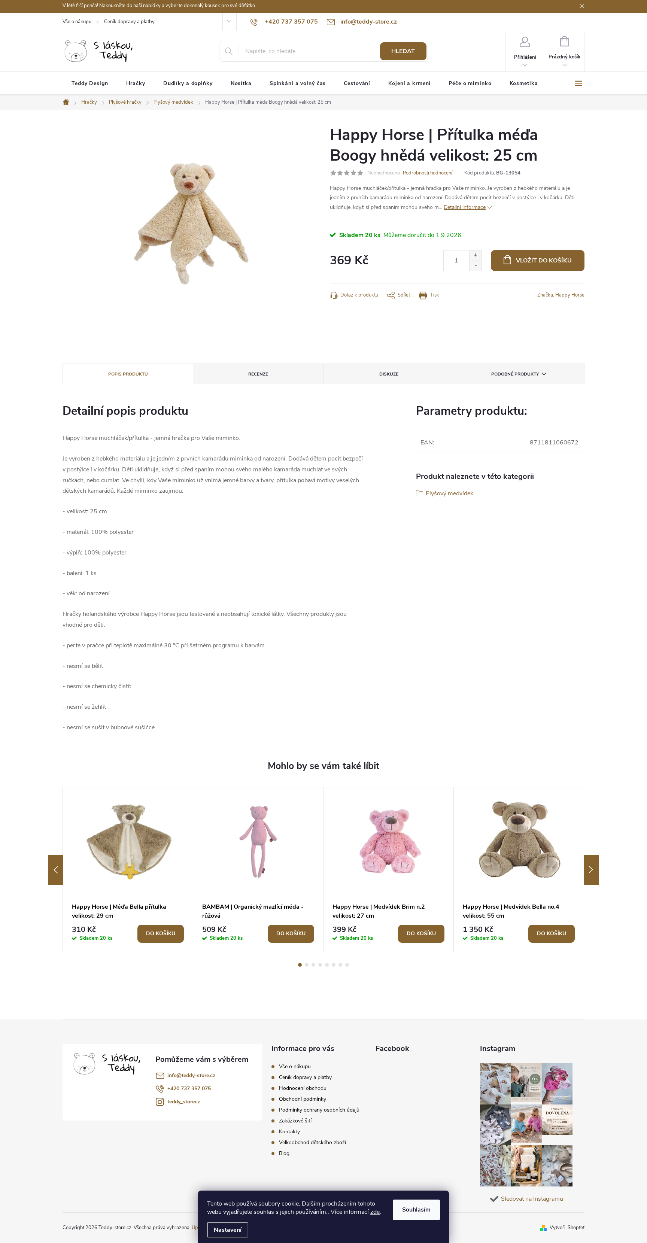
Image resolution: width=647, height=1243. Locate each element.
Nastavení (228, 1230)
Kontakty (289, 1131)
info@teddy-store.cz (191, 1075)
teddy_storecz (183, 1101)
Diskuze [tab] (388, 374)
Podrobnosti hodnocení (427, 173)
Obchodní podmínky (302, 1099)
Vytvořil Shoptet (567, 1227)
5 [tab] (327, 965)
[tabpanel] (128, 869)
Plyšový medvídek (449, 493)
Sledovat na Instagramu (532, 1199)
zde (375, 1212)
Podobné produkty (515, 374)
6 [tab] (333, 965)
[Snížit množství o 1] (475, 266)
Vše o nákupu (77, 21)
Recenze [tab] (258, 374)
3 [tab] (313, 965)
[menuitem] (90, 83)
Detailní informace (465, 207)
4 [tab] (320, 965)
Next (591, 870)
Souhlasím (416, 1210)
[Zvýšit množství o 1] (475, 255)
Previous (55, 870)
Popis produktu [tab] (128, 374)
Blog (284, 1153)
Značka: (560, 295)
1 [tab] (300, 965)
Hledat (403, 51)
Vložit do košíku (544, 260)
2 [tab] (307, 965)
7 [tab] (340, 965)
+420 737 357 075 (189, 1088)
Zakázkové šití (295, 1120)
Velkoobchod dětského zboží (312, 1142)
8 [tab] (347, 965)
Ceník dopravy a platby (129, 21)
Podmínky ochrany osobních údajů (319, 1109)
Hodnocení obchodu (302, 1088)
